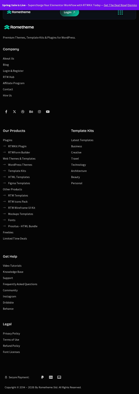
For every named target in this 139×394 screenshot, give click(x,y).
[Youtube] (48, 111)
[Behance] (31, 111)
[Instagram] (39, 111)
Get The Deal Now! (115, 5)
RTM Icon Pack (42, 385)
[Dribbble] (23, 111)
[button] (120, 12)
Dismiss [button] (132, 5)
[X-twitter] (14, 111)
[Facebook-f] (6, 111)
